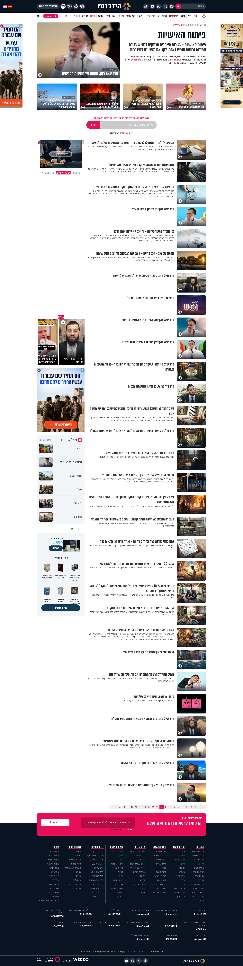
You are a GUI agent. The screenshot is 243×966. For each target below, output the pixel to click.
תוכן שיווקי (181, 896)
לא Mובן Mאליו (160, 855)
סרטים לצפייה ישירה (138, 863)
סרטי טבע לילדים (139, 884)
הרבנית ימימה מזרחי (73, 867)
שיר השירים (54, 888)
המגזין (182, 855)
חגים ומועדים (179, 892)
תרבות (182, 880)
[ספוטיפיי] (63, 6)
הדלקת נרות (76, 863)
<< (204, 807)
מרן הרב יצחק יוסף (96, 859)
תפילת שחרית (53, 851)
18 (123, 807)
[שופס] (76, 6)
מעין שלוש (55, 872)
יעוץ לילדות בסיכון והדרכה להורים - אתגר (51, 911)
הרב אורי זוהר (98, 884)
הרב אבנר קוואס (97, 892)
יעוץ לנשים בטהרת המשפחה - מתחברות (194, 924)
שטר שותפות (173, 16)
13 (145, 807)
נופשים (201, 880)
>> (112, 807)
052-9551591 (142, 926)
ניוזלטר (201, 863)
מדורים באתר (179, 847)
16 (132, 807)
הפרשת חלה (76, 888)
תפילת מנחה (54, 855)
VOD (195, 16)
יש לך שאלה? (46, 440)
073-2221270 (58, 926)
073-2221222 (200, 914)
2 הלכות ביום (199, 867)
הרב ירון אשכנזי (97, 876)
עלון (113, 16)
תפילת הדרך (54, 884)
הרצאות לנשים (75, 884)
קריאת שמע (54, 876)
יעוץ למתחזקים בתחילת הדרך (80, 910)
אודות (201, 900)
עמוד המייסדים (198, 892)
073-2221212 (171, 914)
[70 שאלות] (69, 6)
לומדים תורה (118, 851)
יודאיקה (120, 896)
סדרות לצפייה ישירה (138, 867)
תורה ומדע (180, 876)
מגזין (189, 16)
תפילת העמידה (53, 863)
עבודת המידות (175, 59)
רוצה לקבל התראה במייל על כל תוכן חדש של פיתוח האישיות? (121, 118)
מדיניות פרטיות (198, 851)
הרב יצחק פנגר (97, 863)
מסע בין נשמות (160, 876)
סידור (56, 847)
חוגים (143, 892)
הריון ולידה (77, 880)
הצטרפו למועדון (49, 16)
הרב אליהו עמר (97, 896)
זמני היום (120, 16)
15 (136, 807)
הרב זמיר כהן (162, 16)
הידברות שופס (198, 888)
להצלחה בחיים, (137, 59)
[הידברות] (114, 6)
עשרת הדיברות (117, 863)
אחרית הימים (118, 884)
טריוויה (143, 880)
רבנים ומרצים (97, 847)
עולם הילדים (151, 16)
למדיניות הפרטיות (116, 133)
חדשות (183, 16)
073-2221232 (86, 914)
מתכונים (78, 855)
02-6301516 (200, 929)
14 (140, 807)
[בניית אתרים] (80, 960)
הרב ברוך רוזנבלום (96, 880)
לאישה (78, 851)
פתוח (164, 867)
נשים (183, 863)
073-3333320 (57, 916)
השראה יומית (161, 888)
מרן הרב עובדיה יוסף (95, 855)
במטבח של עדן (160, 859)
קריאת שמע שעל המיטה (49, 900)
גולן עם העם (161, 872)
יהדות (182, 851)
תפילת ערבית (53, 859)
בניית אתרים (67, 960)
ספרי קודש (119, 892)
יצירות (143, 888)
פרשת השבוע (179, 888)
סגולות (120, 872)
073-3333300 (171, 926)
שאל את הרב (130, 16)
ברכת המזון (54, 867)
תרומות (92, 16)
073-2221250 (171, 939)
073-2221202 (143, 939)
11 (153, 807)
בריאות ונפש (118, 880)
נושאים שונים (116, 847)
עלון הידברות (199, 859)
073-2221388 (143, 914)
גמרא (121, 859)
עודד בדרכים (161, 851)
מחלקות (101, 16)
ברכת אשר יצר (53, 896)
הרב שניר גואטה (96, 872)
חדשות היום (180, 859)
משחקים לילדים (139, 872)
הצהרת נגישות (198, 896)
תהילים (56, 880)
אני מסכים (120, 133)
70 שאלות (140, 16)
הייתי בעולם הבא (159, 892)
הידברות (156, 56)
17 (128, 807)
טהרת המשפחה (74, 859)
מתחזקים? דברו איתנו (48, 6)
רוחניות (182, 867)
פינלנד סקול (118, 867)
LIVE (66, 16)
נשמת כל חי (54, 892)
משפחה (181, 872)
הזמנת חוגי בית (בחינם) (83, 922)
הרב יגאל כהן (98, 867)
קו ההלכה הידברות (170, 922)
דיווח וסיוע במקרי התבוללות (110, 922)
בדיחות (143, 859)
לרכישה (56, 548)
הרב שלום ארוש (97, 888)
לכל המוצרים (60, 608)
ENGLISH (76, 16)
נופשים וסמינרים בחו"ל (140, 935)
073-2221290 (86, 926)
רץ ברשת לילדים (139, 855)
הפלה (78, 876)
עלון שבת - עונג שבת (140, 910)
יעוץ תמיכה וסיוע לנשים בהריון (137, 922)
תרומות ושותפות (197, 884)
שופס (108, 16)
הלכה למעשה (160, 863)
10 (157, 807)
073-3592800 (114, 914)
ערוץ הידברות (198, 855)
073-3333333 (200, 939)
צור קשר (85, 16)
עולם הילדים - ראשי (138, 851)
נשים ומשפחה (74, 847)
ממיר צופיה (201, 935)
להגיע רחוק (161, 880)
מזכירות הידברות (199, 910)
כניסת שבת (199, 876)
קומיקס (143, 876)
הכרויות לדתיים (117, 888)
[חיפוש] (178, 6)
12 (149, 807)
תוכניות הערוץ (159, 847)
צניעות (78, 872)
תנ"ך (121, 855)
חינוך (121, 876)
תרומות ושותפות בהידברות (167, 910)
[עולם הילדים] (82, 6)
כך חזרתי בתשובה (159, 884)
